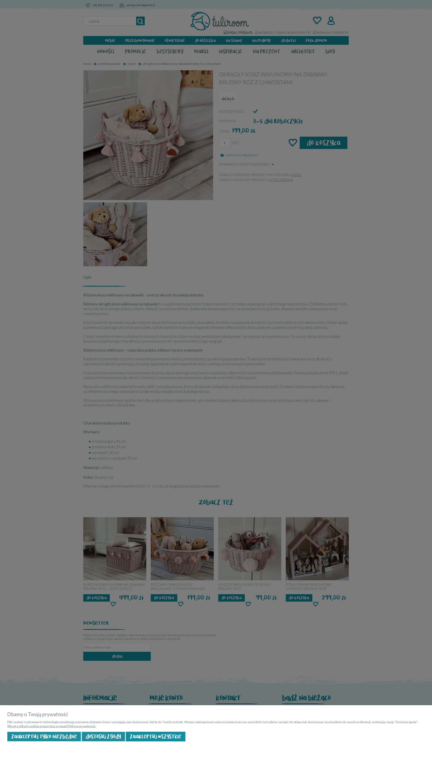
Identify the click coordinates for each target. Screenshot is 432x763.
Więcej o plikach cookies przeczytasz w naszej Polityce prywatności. (51, 726)
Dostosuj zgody (103, 736)
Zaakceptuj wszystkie (155, 736)
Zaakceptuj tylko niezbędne (44, 736)
